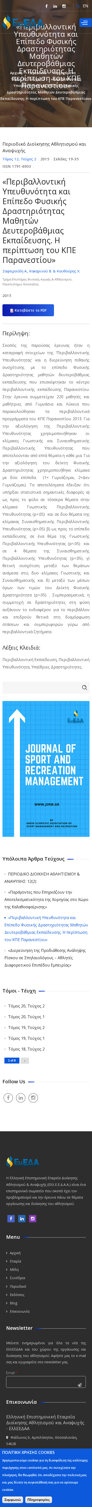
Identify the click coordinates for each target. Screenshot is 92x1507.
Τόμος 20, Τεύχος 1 (26, 1016)
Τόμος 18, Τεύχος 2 (26, 1049)
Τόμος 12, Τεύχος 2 (28, 79)
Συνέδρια (17, 1277)
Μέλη (14, 1269)
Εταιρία (15, 1261)
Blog (13, 1303)
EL (78, 6)
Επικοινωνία (19, 1311)
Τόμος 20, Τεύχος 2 (26, 1006)
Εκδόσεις (17, 1294)
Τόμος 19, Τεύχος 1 (26, 1038)
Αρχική (16, 72)
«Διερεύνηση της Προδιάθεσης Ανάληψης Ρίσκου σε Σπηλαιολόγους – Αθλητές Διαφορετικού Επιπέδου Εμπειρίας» (45, 958)
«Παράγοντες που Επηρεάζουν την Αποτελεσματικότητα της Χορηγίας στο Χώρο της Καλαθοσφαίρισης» (46, 899)
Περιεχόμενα (64, 72)
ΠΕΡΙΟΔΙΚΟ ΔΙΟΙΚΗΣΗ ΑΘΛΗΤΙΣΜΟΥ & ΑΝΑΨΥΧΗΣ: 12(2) (42, 877)
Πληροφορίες (38, 1500)
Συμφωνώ (12, 1500)
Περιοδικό (37, 72)
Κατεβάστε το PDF (31, 310)
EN (85, 6)
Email (11, 1372)
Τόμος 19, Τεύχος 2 (26, 1027)
